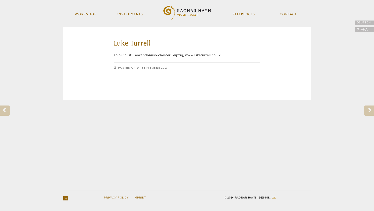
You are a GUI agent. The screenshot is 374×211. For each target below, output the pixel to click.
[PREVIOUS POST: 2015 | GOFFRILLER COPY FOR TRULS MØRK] (5, 111)
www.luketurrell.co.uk (203, 55)
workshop (85, 14)
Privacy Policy (116, 197)
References (244, 14)
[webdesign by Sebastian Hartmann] (274, 197)
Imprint (140, 197)
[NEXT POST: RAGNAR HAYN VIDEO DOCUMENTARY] (369, 111)
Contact (288, 14)
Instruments (130, 14)
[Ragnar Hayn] (187, 12)
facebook (65, 198)
